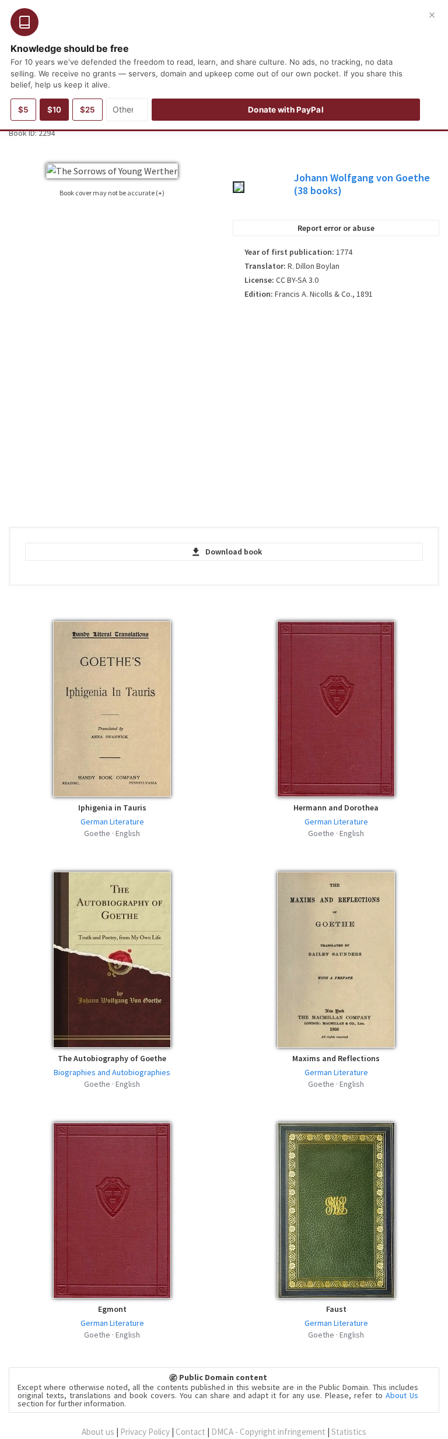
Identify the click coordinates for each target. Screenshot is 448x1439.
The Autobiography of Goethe (112, 1058)
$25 (87, 109)
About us (98, 1431)
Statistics (348, 1431)
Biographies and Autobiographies (112, 1072)
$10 (54, 109)
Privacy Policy (145, 1431)
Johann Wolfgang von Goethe (362, 183)
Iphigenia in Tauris (112, 807)
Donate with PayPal (285, 109)
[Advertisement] (336, 408)
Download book (233, 551)
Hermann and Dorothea (336, 807)
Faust (336, 1309)
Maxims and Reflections (336, 1058)
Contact (190, 1431)
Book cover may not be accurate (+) (112, 192)
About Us (402, 1395)
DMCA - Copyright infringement (268, 1431)
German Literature (112, 821)
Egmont (112, 1309)
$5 (23, 109)
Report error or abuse (336, 228)
